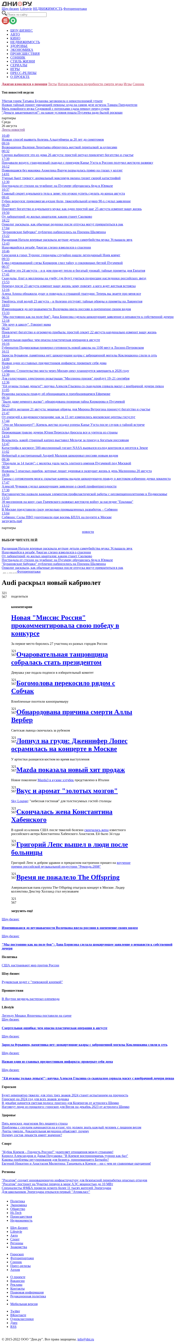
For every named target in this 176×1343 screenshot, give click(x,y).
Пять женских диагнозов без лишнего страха (35, 1123)
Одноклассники (22, 1319)
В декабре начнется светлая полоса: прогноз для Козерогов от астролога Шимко (60, 1103)
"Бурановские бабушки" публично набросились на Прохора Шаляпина (54, 564)
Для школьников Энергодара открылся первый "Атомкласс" (46, 1192)
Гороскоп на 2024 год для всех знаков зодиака (35, 1099)
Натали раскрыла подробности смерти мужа (90, 84)
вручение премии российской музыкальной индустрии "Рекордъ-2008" (70, 864)
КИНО (15, 38)
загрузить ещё (12, 521)
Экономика (18, 1205)
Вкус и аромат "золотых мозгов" (67, 790)
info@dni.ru (85, 1339)
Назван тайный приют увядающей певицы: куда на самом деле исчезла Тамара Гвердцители (69, 105)
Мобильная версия (24, 1304)
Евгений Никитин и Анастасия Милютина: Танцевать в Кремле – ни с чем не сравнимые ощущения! (76, 1163)
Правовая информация (27, 1292)
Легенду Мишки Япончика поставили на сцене (36, 1015)
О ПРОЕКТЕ (20, 77)
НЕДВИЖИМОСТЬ (47, 8)
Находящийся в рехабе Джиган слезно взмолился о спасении (46, 552)
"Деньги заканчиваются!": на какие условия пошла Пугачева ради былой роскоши (62, 112)
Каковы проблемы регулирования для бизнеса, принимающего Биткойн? (55, 1159)
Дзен (13, 1323)
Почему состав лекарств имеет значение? (32, 1135)
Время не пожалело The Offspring (68, 877)
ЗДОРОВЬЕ (19, 46)
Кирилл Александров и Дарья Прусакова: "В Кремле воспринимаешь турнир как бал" (65, 1156)
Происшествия (21, 1216)
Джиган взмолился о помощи (24, 84)
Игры (128, 84)
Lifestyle (26, 8)
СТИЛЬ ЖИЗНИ (22, 61)
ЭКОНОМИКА (21, 50)
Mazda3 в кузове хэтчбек (56, 780)
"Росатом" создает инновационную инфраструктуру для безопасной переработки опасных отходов (74, 1180)
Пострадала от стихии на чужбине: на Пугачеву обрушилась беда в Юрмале (57, 560)
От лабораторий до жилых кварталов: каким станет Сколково (47, 556)
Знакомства (18, 1247)
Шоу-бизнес (10, 8)
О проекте (17, 1277)
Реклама (16, 1284)
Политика (17, 1201)
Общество (17, 1209)
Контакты (17, 1288)
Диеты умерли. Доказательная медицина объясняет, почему (45, 1131)
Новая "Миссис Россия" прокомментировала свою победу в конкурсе (65, 625)
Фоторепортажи (75, 8)
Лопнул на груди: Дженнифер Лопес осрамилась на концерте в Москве (69, 745)
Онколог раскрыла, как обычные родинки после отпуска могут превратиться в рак (62, 567)
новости (88, 532)
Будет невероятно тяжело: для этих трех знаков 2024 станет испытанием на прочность (65, 1095)
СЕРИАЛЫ (18, 65)
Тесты (52, 84)
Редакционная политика (28, 1296)
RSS (13, 1326)
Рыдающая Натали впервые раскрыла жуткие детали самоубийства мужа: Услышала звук (67, 548)
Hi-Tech (15, 1213)
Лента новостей (13, 129)
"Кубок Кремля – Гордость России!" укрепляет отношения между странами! (57, 1152)
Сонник (138, 84)
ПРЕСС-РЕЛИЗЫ (23, 73)
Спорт (15, 1239)
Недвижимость (21, 1220)
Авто (14, 1235)
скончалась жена (96, 830)
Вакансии (17, 1281)
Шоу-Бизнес (19, 1228)
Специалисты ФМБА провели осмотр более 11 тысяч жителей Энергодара (56, 1188)
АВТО (15, 34)
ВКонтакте (18, 1315)
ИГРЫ (15, 69)
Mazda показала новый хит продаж (70, 770)
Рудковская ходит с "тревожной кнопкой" (32, 982)
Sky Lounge (19, 801)
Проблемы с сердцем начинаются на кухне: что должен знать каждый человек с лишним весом (71, 1127)
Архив (15, 1269)
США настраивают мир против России (30, 965)
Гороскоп (17, 1254)
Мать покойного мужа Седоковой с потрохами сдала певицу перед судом (55, 108)
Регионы (16, 1243)
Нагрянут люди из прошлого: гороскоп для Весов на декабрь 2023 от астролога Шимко (65, 1107)
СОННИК (17, 57)
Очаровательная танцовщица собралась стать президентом (59, 658)
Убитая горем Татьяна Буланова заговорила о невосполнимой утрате (52, 101)
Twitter (15, 1311)
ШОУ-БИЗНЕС (21, 30)
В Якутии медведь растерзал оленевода (30, 999)
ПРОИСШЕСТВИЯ (25, 53)
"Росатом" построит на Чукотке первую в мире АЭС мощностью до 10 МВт (57, 1184)
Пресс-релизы (20, 1266)
